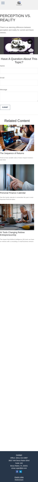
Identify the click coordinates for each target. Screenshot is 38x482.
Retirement (19, 480)
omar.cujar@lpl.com (19, 468)
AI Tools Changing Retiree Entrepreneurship (12, 233)
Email (2, 78)
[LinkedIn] (20, 471)
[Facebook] (17, 471)
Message (3, 90)
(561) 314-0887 (22, 458)
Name (2, 66)
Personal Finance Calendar (13, 193)
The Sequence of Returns (12, 153)
